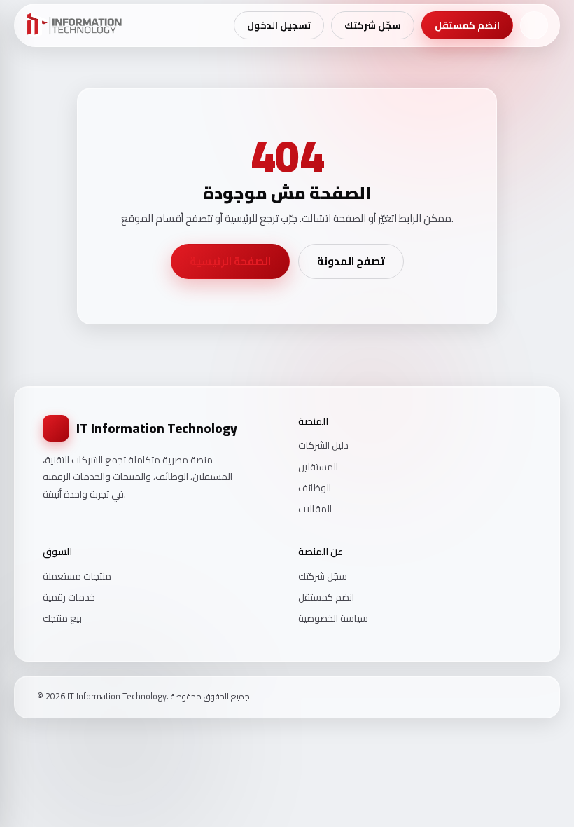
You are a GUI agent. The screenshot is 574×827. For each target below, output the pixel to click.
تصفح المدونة (351, 261)
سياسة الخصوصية (333, 618)
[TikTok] (532, 697)
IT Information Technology (156, 428)
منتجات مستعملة (77, 576)
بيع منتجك (62, 618)
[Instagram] (514, 697)
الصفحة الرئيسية (230, 261)
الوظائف (314, 488)
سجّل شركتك (372, 25)
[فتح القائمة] (534, 25)
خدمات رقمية (69, 597)
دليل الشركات (323, 445)
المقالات (315, 509)
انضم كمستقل (467, 25)
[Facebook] (495, 697)
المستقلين (318, 467)
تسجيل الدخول (279, 25)
